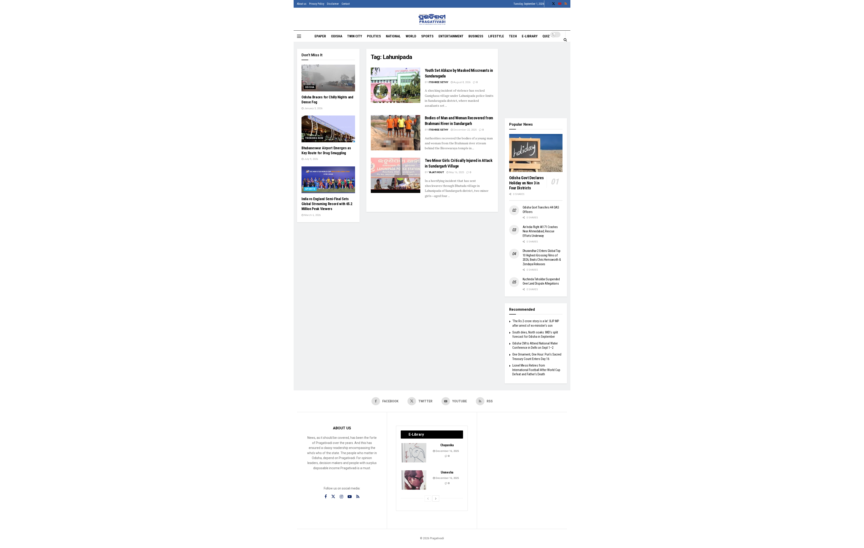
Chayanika (447, 445)
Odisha (336, 36)
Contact (346, 3)
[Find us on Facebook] (548, 4)
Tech (513, 36)
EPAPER (320, 36)
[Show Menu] (299, 36)
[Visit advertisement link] (536, 80)
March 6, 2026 (312, 215)
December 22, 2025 (465, 129)
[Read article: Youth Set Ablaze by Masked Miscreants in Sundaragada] (395, 85)
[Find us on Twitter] (553, 4)
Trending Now (314, 138)
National (393, 36)
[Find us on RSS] (566, 4)
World (411, 36)
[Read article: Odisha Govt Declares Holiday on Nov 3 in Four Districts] (536, 153)
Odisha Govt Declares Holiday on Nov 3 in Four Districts (526, 182)
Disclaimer (333, 3)
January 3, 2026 (313, 108)
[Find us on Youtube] (559, 4)
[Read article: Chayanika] (414, 452)
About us (301, 3)
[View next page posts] (435, 498)
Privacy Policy (316, 3)
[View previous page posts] (428, 498)
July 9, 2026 (311, 159)
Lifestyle (496, 36)
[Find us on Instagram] (341, 496)
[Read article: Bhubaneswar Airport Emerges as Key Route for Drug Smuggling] (328, 128)
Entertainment (451, 36)
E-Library (530, 36)
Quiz (546, 36)
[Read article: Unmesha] (414, 480)
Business (475, 36)
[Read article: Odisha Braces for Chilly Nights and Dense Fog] (328, 78)
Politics (374, 36)
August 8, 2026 (461, 82)
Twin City (354, 36)
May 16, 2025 (456, 172)
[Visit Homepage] (432, 19)
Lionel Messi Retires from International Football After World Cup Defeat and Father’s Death (536, 370)
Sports (427, 36)
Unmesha (447, 472)
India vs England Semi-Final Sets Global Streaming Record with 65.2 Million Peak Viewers (327, 204)
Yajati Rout (436, 172)
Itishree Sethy (438, 82)
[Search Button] (565, 39)
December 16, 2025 (447, 451)
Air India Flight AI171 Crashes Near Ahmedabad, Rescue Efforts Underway (540, 231)
